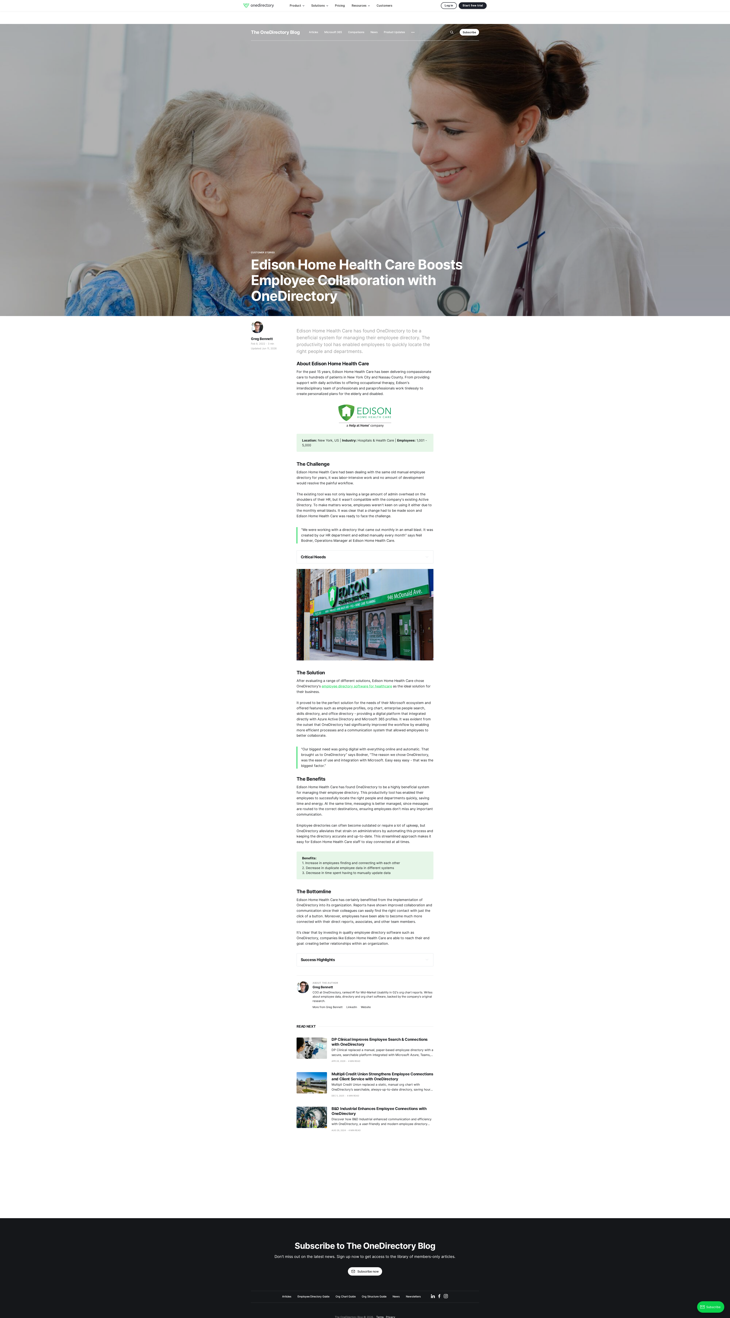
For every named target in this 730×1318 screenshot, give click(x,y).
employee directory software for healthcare (357, 686)
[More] (413, 32)
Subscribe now (368, 1271)
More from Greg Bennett (328, 1007)
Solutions (318, 5)
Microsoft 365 (333, 32)
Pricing (340, 5)
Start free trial (473, 5)
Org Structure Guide (374, 1296)
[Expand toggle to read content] (427, 557)
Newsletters (413, 1296)
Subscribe (469, 32)
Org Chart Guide (346, 1296)
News (374, 32)
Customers (384, 5)
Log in (449, 5)
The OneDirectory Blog (275, 32)
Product (296, 5)
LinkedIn (351, 1007)
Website (366, 1007)
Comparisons (356, 32)
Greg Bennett (262, 339)
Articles (313, 32)
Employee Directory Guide (313, 1296)
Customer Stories (263, 252)
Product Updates (394, 32)
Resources (359, 5)
